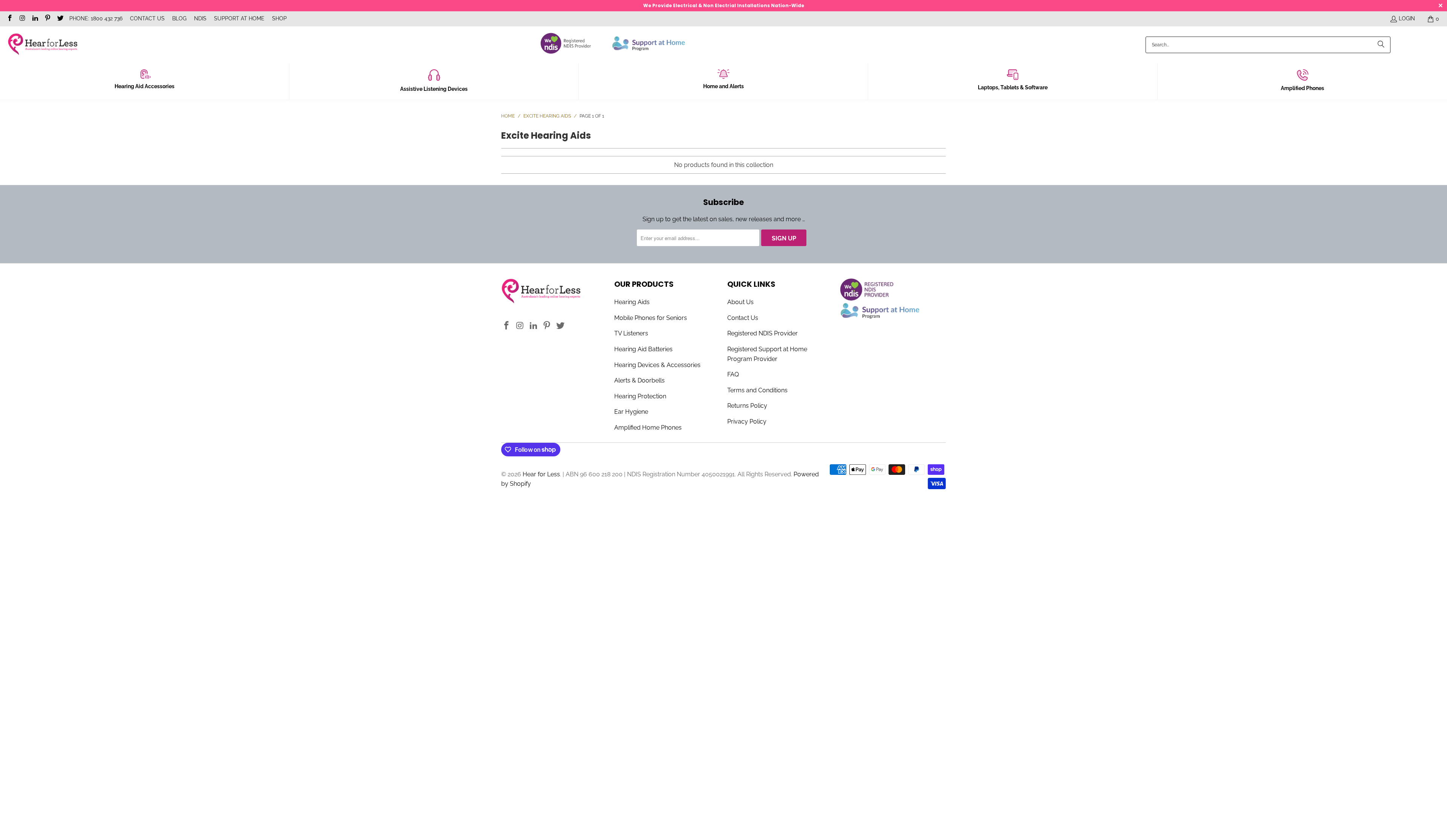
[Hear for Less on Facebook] (9, 19)
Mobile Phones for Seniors (650, 317)
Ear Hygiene (631, 411)
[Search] (1381, 45)
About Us (740, 302)
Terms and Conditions (757, 390)
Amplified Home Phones (648, 427)
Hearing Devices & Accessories (657, 365)
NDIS (200, 18)
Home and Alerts (723, 86)
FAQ (733, 374)
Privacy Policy (746, 421)
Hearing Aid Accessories (144, 86)
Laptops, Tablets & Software (1013, 87)
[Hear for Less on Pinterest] (47, 19)
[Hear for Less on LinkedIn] (34, 19)
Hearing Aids (632, 302)
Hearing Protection (640, 396)
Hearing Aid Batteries (643, 349)
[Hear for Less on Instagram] (22, 19)
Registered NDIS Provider (762, 333)
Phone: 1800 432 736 (95, 18)
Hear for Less (541, 474)
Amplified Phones (1302, 88)
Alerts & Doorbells (639, 380)
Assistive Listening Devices (434, 89)
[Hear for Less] (42, 44)
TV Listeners (631, 333)
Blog (179, 18)
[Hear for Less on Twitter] (60, 19)
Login (1407, 18)
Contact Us (147, 18)
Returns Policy (747, 405)
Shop (279, 18)
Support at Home (239, 18)
